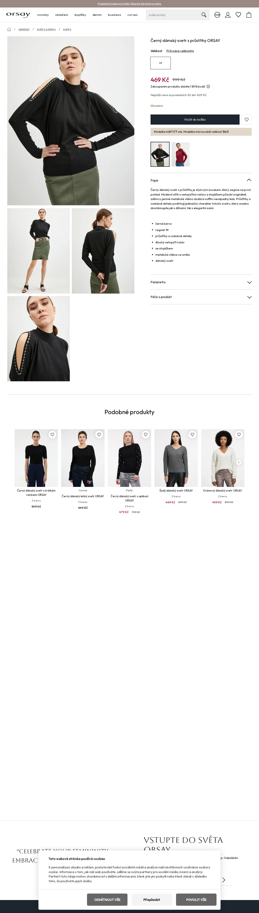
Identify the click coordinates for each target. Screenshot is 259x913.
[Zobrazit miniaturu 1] (38, 251)
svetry (67, 29)
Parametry (158, 282)
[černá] (160, 154)
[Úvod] (9, 29)
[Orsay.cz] (18, 15)
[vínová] (180, 154)
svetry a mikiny (46, 29)
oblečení (23, 29)
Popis (154, 180)
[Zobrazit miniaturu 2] (103, 251)
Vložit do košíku (195, 120)
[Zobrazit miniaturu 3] (38, 339)
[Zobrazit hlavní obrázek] (70, 121)
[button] (247, 120)
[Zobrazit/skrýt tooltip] (208, 86)
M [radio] (160, 63)
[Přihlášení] (228, 15)
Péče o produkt (161, 297)
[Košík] (249, 15)
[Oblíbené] (238, 15)
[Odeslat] (224, 880)
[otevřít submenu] (50, 15)
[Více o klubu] (217, 15)
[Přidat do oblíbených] (52, 434)
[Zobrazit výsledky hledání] (204, 14)
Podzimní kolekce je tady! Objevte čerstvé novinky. (129, 3)
